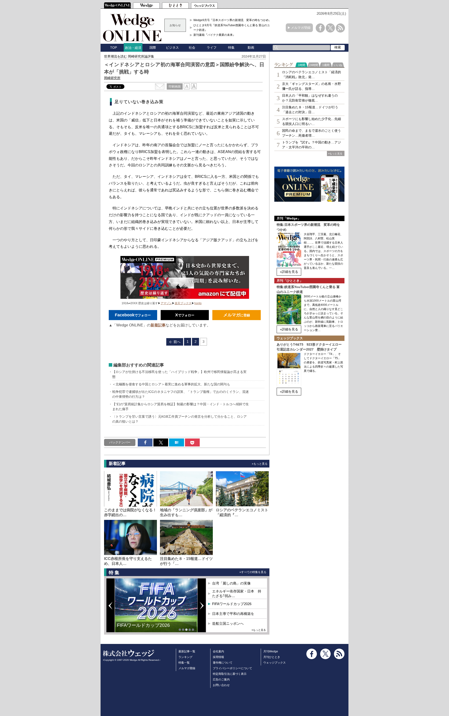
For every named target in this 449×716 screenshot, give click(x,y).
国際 (152, 47)
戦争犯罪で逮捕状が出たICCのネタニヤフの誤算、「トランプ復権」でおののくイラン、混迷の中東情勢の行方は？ (180, 394)
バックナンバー (119, 442)
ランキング (185, 657)
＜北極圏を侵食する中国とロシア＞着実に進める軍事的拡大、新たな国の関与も (171, 384)
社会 (192, 47)
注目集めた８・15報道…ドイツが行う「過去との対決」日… (310, 109)
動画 (251, 47)
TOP (113, 47)
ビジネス (172, 47)
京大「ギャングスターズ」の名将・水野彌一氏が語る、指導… (311, 86)
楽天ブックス (183, 303)
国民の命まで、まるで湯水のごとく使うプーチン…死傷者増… (311, 133)
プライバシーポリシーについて (232, 668)
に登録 (236, 315)
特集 (231, 47)
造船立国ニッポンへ (228, 623)
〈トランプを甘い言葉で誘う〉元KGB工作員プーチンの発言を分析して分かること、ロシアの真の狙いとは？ (179, 419)
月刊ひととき (271, 657)
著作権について (222, 662)
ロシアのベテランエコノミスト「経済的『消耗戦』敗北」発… (311, 74)
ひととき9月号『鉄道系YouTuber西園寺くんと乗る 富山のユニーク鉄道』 (233, 28)
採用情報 (218, 657)
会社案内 (218, 651)
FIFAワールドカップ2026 (231, 604)
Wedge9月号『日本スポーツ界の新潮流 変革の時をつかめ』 (232, 20)
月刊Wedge (270, 651)
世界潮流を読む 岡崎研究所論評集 (129, 56)
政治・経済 (133, 48)
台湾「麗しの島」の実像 (231, 583)
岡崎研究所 (112, 78)
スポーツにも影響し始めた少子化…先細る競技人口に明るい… (311, 121)
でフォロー (133, 315)
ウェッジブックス (274, 662)
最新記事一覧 (186, 651)
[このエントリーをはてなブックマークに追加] (176, 442)
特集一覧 (184, 662)
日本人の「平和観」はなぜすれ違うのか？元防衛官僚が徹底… (310, 98)
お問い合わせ (221, 685)
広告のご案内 (221, 679)
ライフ (212, 47)
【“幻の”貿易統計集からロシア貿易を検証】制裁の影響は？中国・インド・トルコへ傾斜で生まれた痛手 (180, 406)
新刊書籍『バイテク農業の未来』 (214, 35)
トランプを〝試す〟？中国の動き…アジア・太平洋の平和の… (311, 144)
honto (198, 303)
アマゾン (166, 303)
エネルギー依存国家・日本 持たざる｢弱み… (236, 593)
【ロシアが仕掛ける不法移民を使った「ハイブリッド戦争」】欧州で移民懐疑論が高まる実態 (179, 374)
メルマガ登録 (301, 27)
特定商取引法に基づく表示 (229, 674)
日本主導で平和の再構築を (145, 628)
